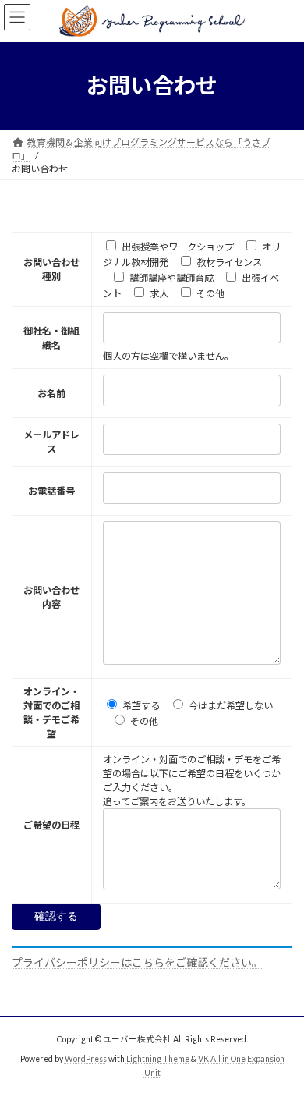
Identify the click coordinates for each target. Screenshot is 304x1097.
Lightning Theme (157, 1058)
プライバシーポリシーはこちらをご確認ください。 (137, 962)
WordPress (86, 1058)
